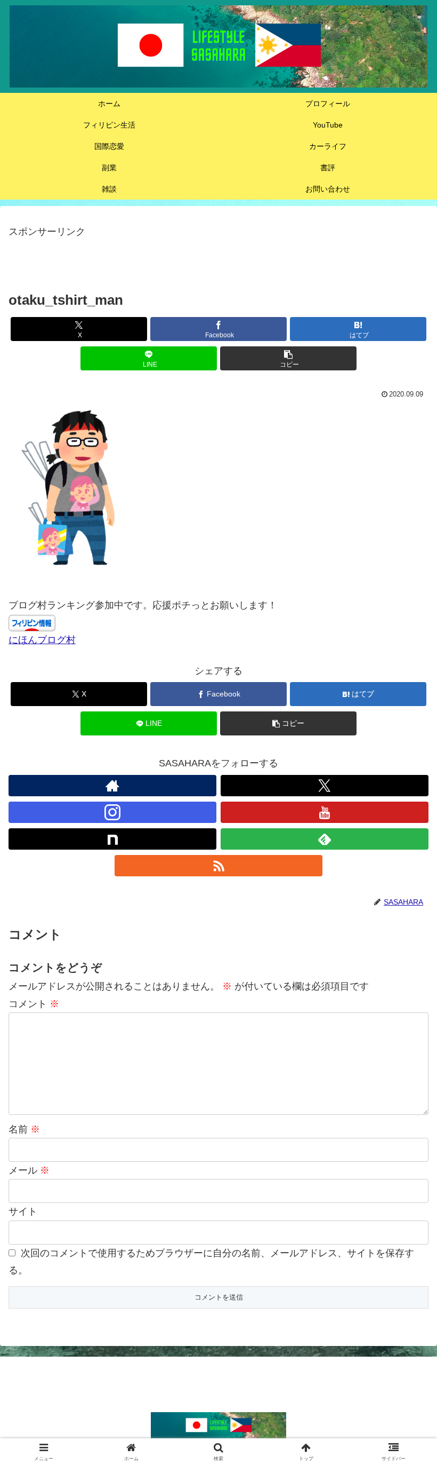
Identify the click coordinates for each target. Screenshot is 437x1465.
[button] (288, 358)
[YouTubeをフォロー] (324, 812)
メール (29, 1170)
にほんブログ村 (42, 640)
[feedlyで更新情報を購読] (324, 839)
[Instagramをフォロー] (112, 812)
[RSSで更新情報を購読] (218, 865)
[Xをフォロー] (324, 785)
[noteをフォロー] (112, 839)
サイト (23, 1211)
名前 (24, 1129)
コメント (34, 1004)
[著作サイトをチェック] (112, 785)
